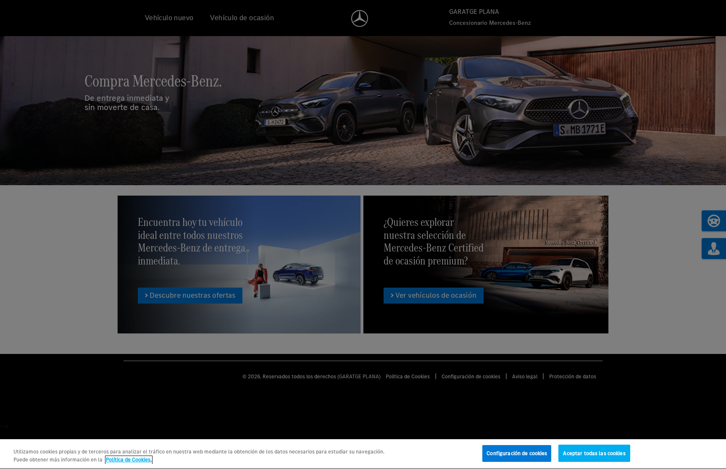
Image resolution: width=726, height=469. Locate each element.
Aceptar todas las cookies (594, 453)
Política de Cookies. (129, 460)
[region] (363, 454)
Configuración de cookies (517, 453)
